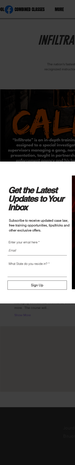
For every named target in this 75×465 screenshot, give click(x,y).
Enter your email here (23, 242)
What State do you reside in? (28, 263)
